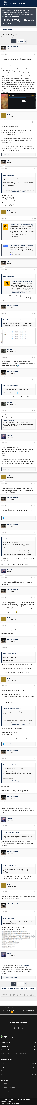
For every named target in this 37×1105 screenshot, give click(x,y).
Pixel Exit (9, 1101)
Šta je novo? (5, 1080)
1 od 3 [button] (13, 41)
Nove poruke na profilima (8, 1087)
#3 (35, 168)
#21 (35, 826)
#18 (35, 686)
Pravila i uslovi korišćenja (17, 1010)
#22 (35, 859)
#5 (35, 269)
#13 (35, 532)
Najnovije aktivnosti (7, 1091)
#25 (35, 961)
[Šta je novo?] (30, 3)
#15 (35, 597)
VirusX (9, 435)
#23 (35, 891)
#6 (35, 313)
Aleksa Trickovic (6, 37)
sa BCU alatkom (24, 966)
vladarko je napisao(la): (9, 385)
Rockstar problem (8, 420)
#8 (35, 379)
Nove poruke (5, 1083)
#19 (35, 758)
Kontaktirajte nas (5, 1010)
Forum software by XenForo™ (15, 1099)
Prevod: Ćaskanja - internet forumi (10, 1103)
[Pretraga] (34, 3)
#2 (35, 122)
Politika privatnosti (29, 1010)
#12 (35, 505)
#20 (35, 804)
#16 (35, 625)
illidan (9, 114)
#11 (35, 483)
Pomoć (3, 1012)
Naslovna (8, 1012)
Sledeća (19, 41)
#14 (35, 577)
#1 (35, 54)
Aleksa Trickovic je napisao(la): (11, 320)
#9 (35, 410)
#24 (35, 911)
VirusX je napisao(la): (9, 539)
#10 (35, 443)
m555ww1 (33, 1074)
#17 (35, 647)
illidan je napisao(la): (8, 175)
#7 (35, 357)
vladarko (10, 349)
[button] (2, 3)
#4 (35, 218)
